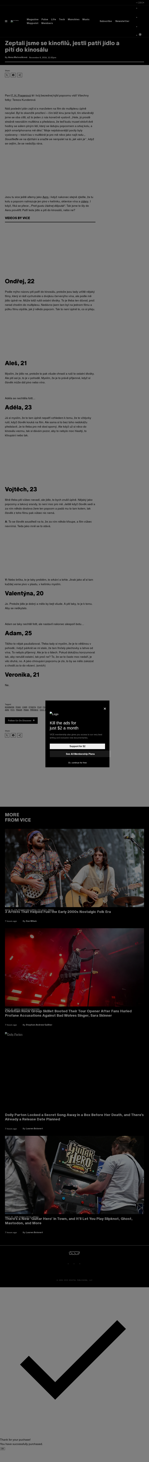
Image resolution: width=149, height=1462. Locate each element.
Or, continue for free (77, 762)
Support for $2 (77, 746)
